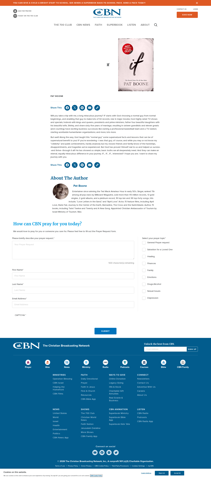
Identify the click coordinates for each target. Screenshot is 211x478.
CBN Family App (89, 436)
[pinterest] (82, 108)
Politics (56, 433)
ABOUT (145, 25)
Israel (55, 421)
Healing (151, 256)
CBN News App (60, 437)
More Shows (87, 432)
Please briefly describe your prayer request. (33, 238)
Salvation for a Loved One (160, 249)
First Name (17, 270)
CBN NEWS (83, 25)
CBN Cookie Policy (102, 466)
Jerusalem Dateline (90, 428)
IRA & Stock (115, 387)
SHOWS (85, 409)
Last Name (17, 284)
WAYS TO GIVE (117, 375)
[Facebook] (67, 108)
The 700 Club (63, 25)
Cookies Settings (138, 466)
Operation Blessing (62, 379)
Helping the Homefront (59, 388)
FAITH (98, 25)
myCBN (151, 466)
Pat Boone (57, 96)
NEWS (56, 409)
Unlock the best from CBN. (159, 344)
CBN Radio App (145, 421)
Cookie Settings (146, 473)
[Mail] (90, 108)
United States (60, 413)
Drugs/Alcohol (154, 284)
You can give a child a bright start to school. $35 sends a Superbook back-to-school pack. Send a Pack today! (79, 3)
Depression (152, 298)
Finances (151, 263)
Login (195, 9)
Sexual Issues (153, 291)
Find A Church (88, 391)
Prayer (84, 383)
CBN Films (58, 393)
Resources (86, 395)
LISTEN (131, 25)
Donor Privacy (86, 466)
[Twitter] (75, 108)
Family (150, 270)
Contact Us (181, 9)
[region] (105, 473)
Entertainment (60, 429)
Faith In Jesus (88, 387)
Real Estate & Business (116, 399)
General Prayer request (158, 242)
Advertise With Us (146, 387)
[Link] (97, 108)
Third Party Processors (120, 466)
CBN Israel (58, 383)
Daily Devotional (89, 379)
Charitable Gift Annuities (116, 392)
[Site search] (155, 26)
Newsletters (143, 379)
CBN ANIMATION (118, 409)
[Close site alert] (197, 3)
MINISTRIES (59, 375)
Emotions (151, 277)
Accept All (177, 473)
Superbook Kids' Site (119, 424)
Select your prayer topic (153, 238)
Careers (141, 391)
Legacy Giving (116, 383)
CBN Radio (142, 413)
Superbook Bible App (117, 418)
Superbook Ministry (119, 413)
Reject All (162, 473)
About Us (142, 395)
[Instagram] (109, 452)
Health (56, 425)
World (56, 417)
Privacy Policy (73, 466)
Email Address (19, 298)
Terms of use (60, 466)
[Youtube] (95, 452)
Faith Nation (87, 424)
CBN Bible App (88, 399)
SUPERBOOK (115, 25)
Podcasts (142, 417)
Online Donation (117, 379)
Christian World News (88, 418)
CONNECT (143, 375)
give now (187, 14)
